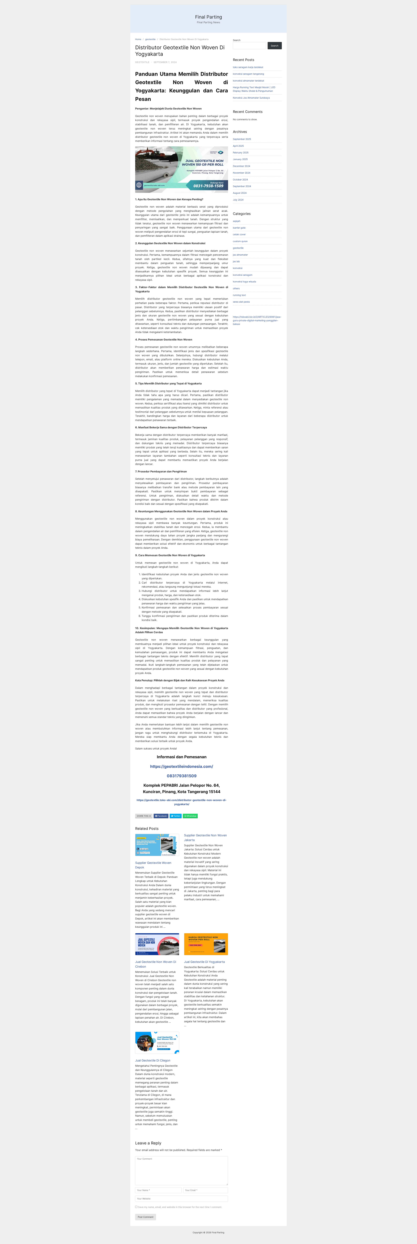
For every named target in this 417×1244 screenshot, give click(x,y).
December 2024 (241, 166)
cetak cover (239, 234)
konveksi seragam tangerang (248, 73)
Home (138, 39)
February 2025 (241, 152)
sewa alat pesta (241, 301)
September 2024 (242, 186)
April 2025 (238, 145)
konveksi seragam (242, 274)
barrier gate (239, 227)
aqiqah (236, 221)
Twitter (176, 816)
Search (236, 40)
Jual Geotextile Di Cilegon (152, 1060)
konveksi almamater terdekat (248, 80)
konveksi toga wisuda (244, 281)
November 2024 (241, 172)
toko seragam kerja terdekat (248, 67)
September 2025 (242, 139)
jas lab (236, 261)
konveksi (237, 268)
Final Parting (208, 17)
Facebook (162, 816)
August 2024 (240, 192)
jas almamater (240, 254)
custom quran (240, 241)
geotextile (150, 39)
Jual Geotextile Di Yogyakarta (204, 962)
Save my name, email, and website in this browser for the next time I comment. (180, 1207)
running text (239, 295)
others (236, 288)
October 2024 (240, 179)
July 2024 (238, 199)
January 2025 (240, 159)
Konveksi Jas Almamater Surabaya (251, 97)
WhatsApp (191, 816)
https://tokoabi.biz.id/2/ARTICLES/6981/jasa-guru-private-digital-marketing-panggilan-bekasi (257, 320)
